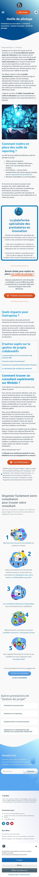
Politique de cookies (13, 874)
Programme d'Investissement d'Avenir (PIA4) (17, 480)
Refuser (19, 865)
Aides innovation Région (16, 468)
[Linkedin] (3, 823)
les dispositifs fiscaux (17, 174)
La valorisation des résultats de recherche (17, 368)
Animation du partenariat (14, 705)
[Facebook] (7, 823)
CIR (27, 174)
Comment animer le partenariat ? (13, 361)
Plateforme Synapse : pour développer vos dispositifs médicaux (18, 838)
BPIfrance (17, 471)
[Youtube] (11, 823)
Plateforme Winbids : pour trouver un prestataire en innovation (18, 836)
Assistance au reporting (13, 713)
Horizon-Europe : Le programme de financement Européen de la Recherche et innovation (18, 475)
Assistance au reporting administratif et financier (19, 365)
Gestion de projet (17, 26)
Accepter (20, 860)
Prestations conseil (25, 477)
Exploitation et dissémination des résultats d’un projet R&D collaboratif (18, 731)
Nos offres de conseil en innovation (11, 834)
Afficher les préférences (19, 870)
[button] (36, 846)
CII (30, 174)
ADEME (5, 468)
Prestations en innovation (11, 24)
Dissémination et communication (16, 722)
